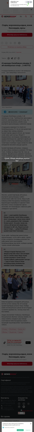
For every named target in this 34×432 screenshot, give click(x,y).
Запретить (28, 430)
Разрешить (20, 430)
